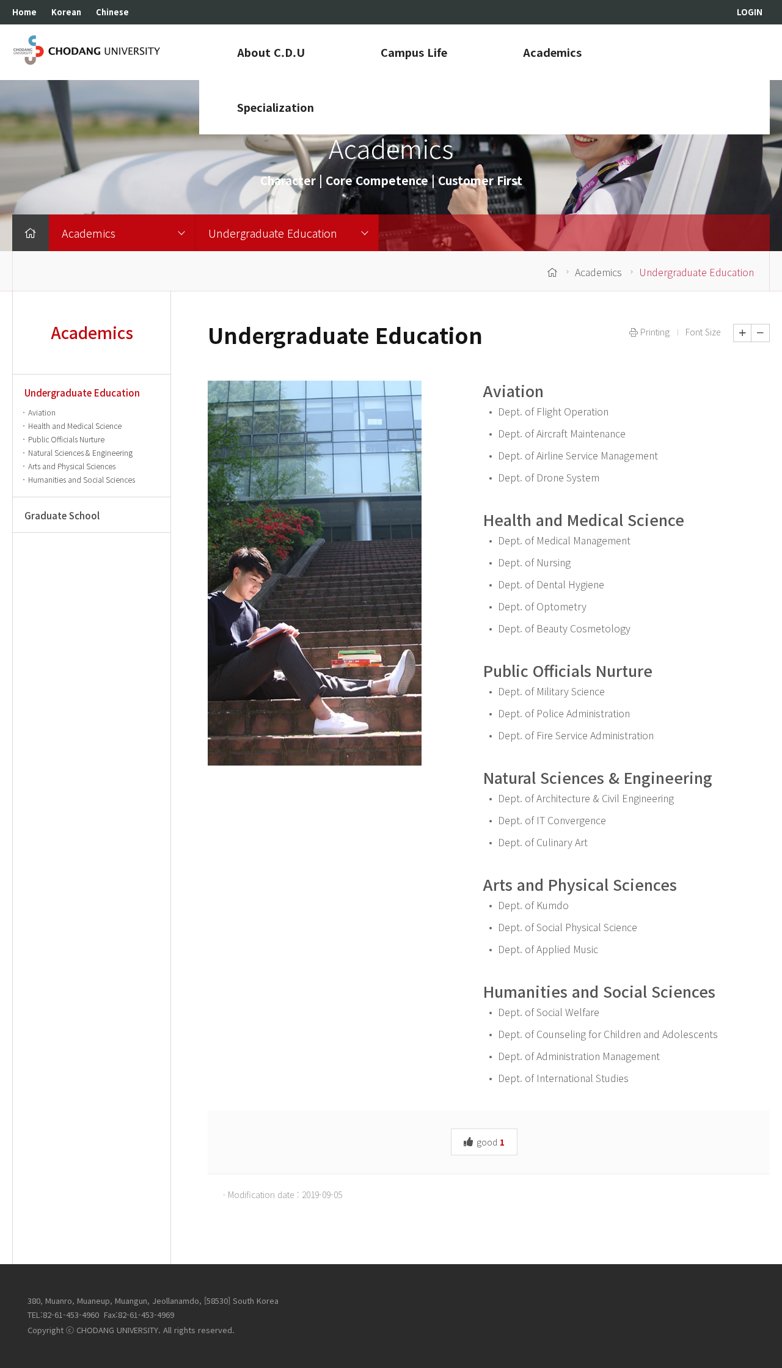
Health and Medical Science (583, 519)
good (489, 1142)
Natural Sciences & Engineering (597, 777)
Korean (66, 12)
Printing (654, 332)
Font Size (703, 332)
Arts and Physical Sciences (580, 884)
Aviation (513, 390)
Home (24, 12)
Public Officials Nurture (567, 670)
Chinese (112, 12)
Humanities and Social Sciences (599, 991)
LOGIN (749, 12)
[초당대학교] (87, 50)
